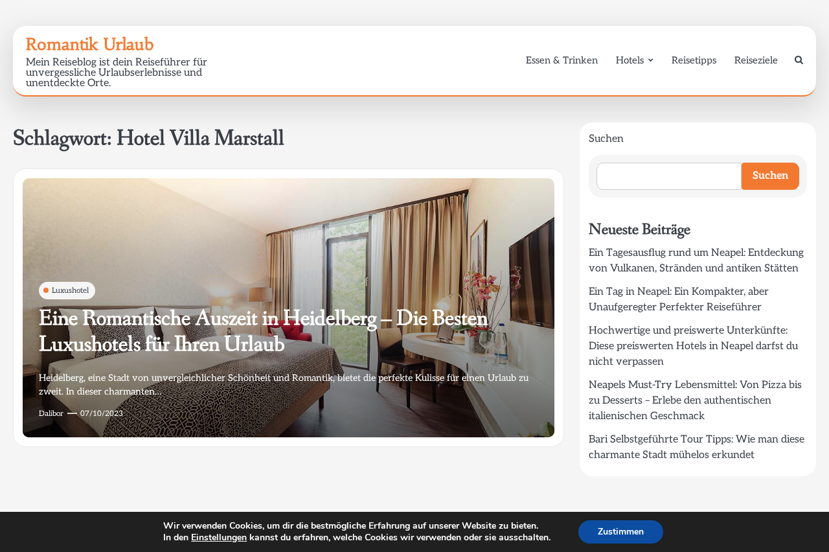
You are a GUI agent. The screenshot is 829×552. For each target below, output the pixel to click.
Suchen (606, 139)
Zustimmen (621, 531)
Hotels (630, 60)
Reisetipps (694, 60)
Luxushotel (70, 290)
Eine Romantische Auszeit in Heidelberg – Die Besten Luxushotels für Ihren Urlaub (263, 332)
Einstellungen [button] (219, 537)
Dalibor (51, 413)
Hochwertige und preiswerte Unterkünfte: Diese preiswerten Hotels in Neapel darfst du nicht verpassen (693, 346)
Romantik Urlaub (90, 44)
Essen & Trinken (562, 60)
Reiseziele (756, 60)
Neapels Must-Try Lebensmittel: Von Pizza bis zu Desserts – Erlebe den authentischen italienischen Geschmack (695, 400)
